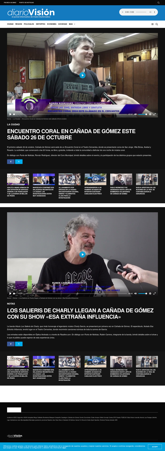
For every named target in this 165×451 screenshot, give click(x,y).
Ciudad (10, 24)
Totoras (107, 420)
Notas (11, 303)
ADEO (15, 417)
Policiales (29, 24)
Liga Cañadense (12, 420)
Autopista (30, 417)
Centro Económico (85, 417)
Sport (92, 420)
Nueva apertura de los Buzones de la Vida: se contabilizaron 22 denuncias (145, 190)
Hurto (132, 417)
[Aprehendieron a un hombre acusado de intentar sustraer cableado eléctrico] (95, 179)
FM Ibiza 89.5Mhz (10, 2)
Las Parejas (148, 417)
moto (18, 420)
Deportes (40, 24)
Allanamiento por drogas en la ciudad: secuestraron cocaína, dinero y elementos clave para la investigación (69, 192)
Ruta (57, 420)
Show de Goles (86, 420)
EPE (114, 417)
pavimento (38, 420)
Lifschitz (154, 417)
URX (116, 420)
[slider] (70, 114)
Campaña (58, 417)
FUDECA (123, 417)
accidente (10, 417)
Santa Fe (78, 420)
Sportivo (97, 420)
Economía (51, 24)
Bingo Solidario (38, 417)
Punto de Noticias (26, 2)
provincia (44, 420)
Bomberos (46, 417)
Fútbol (128, 417)
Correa (111, 417)
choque (97, 417)
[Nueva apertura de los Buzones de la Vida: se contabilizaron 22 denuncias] (147, 179)
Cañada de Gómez (73, 417)
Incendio (137, 417)
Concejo (106, 417)
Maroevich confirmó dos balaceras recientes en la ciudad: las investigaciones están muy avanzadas (43, 191)
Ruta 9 (61, 420)
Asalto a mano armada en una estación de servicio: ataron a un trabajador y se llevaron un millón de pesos (18, 191)
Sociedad (62, 24)
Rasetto (49, 420)
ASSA (25, 417)
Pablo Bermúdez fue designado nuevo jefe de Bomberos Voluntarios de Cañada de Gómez (120, 190)
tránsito (112, 420)
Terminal (102, 420)
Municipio (32, 420)
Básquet (52, 417)
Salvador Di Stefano (69, 420)
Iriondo (142, 417)
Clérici (101, 417)
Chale (92, 417)
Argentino (20, 417)
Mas (71, 24)
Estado (118, 417)
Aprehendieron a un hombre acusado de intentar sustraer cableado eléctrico (93, 190)
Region (18, 24)
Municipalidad (25, 420)
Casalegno (64, 417)
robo (53, 420)
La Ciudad (13, 124)
